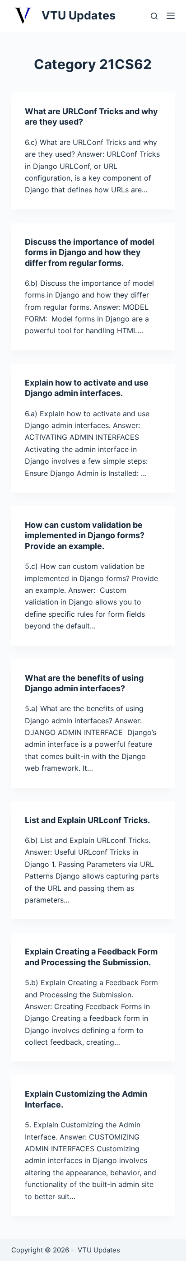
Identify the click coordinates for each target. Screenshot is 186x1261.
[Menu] (171, 16)
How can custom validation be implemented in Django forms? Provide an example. (84, 535)
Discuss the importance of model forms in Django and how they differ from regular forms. (89, 252)
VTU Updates (79, 15)
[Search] (154, 16)
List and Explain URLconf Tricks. (87, 820)
